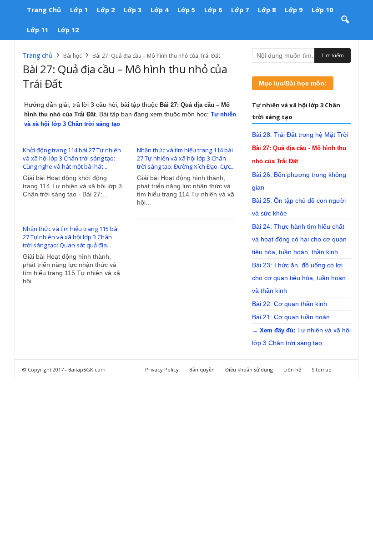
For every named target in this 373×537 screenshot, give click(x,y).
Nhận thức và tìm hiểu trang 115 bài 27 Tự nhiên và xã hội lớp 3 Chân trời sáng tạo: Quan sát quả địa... (71, 237)
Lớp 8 (267, 9)
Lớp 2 (106, 9)
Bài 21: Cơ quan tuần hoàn (291, 317)
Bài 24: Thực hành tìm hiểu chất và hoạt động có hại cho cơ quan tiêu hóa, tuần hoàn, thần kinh (299, 239)
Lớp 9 (293, 9)
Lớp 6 (213, 9)
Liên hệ (292, 369)
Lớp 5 (186, 9)
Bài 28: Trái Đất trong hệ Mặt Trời (300, 134)
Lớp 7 (240, 9)
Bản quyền (202, 369)
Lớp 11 (37, 29)
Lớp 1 (79, 9)
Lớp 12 (68, 29)
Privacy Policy (162, 369)
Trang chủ (44, 9)
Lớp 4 (159, 9)
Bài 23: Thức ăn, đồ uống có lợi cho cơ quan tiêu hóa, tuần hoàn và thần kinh (299, 277)
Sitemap (322, 369)
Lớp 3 (132, 9)
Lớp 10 (322, 9)
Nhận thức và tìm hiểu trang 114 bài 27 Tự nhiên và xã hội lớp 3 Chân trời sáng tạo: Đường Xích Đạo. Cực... (186, 158)
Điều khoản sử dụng (249, 369)
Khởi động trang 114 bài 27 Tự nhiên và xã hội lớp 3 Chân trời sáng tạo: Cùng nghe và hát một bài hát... (72, 158)
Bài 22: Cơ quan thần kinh (289, 303)
